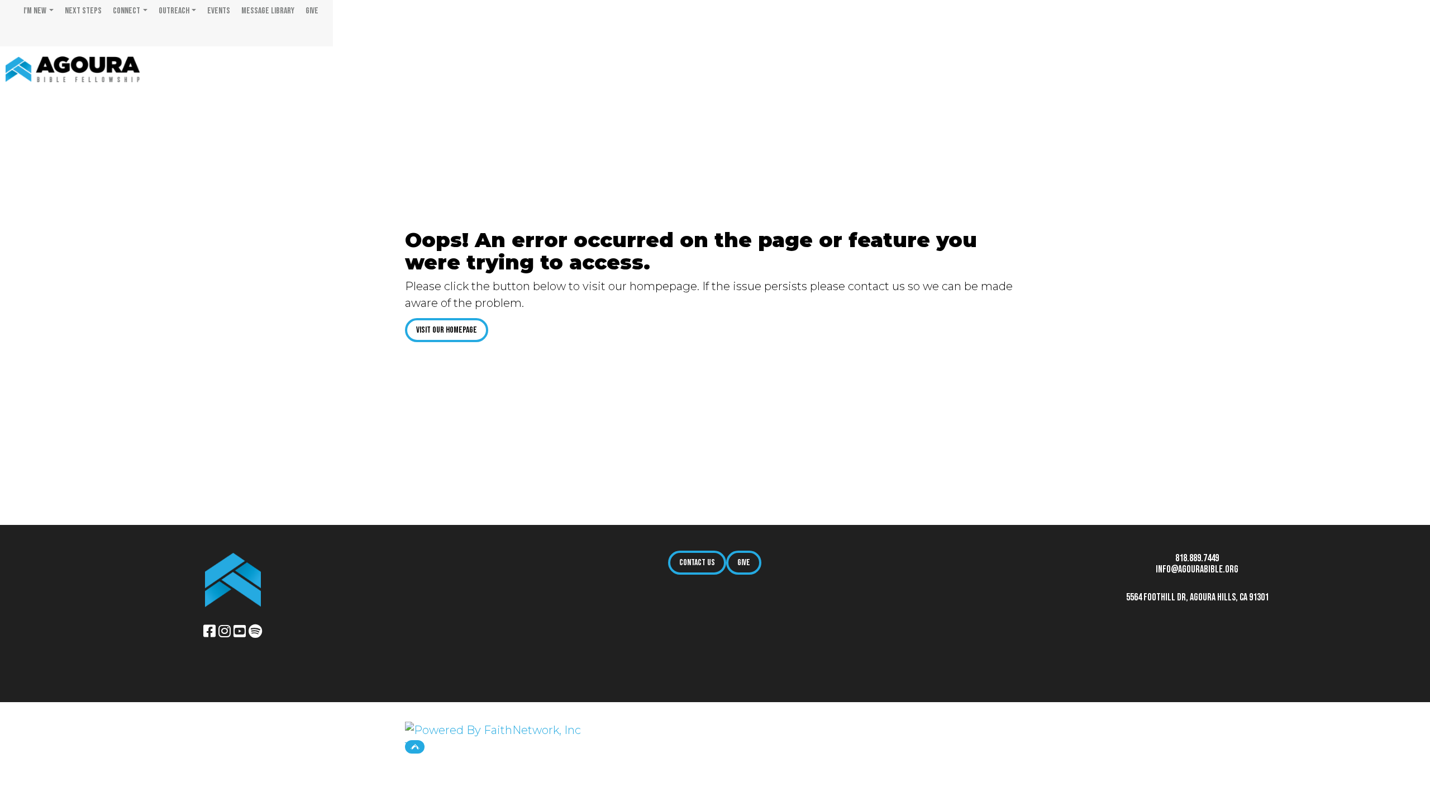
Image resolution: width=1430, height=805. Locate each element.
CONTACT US (697, 562)
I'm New (34, 11)
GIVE (743, 562)
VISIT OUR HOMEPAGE (446, 330)
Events (218, 11)
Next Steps (83, 11)
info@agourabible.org (1197, 569)
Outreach (174, 11)
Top (415, 747)
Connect (126, 11)
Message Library (267, 11)
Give (312, 11)
